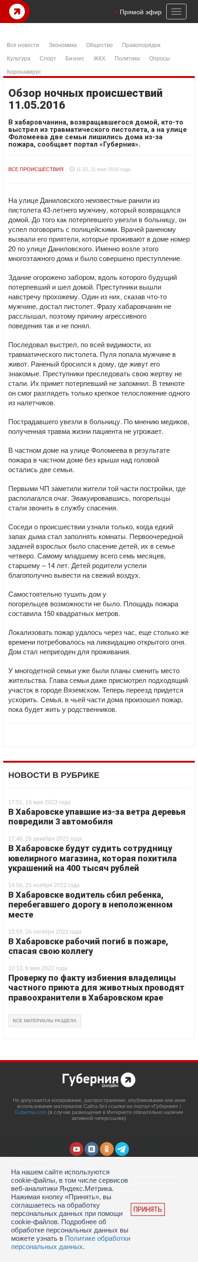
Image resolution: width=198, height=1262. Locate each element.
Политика (127, 58)
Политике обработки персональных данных (70, 1242)
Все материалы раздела (44, 1020)
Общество (99, 44)
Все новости (23, 44)
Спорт (48, 58)
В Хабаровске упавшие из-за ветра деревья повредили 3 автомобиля (97, 817)
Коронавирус (24, 71)
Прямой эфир (141, 11)
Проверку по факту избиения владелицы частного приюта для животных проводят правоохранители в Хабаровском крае (96, 987)
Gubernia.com (31, 1112)
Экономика (62, 44)
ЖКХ (99, 58)
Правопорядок (141, 44)
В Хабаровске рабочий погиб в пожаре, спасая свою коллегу (88, 946)
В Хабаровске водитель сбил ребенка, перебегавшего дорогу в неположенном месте (90, 904)
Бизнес (74, 58)
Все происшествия (36, 169)
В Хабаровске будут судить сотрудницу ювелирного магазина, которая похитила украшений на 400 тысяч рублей (92, 858)
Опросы (159, 58)
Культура (18, 58)
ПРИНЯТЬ (148, 1209)
